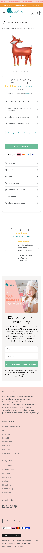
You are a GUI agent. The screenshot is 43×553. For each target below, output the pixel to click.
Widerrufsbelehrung (8, 543)
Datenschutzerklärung (23, 540)
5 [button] (24, 71)
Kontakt (5, 438)
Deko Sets (6, 477)
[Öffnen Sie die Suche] (4, 22)
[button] (5, 249)
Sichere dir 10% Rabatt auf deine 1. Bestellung (21, 5)
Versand (28, 93)
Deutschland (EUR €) (12, 521)
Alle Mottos (7, 466)
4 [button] (21, 71)
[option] (21, 50)
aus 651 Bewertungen (21, 236)
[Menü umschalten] (3, 13)
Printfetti (20, 547)
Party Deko (7, 473)
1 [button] (13, 71)
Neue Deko (7, 485)
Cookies (35, 540)
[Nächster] (39, 71)
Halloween (6, 493)
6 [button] (27, 71)
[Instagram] (7, 506)
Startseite (5, 28)
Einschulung (7, 489)
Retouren (6, 434)
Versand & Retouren (24, 543)
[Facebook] (3, 506)
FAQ (4, 430)
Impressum (6, 540)
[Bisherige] (3, 71)
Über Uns (6, 449)
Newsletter (7, 442)
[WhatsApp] (11, 506)
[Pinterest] (15, 506)
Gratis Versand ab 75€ (14, 1)
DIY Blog (6, 446)
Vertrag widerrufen (11, 535)
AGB (12, 540)
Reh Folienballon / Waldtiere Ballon (23, 28)
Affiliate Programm (10, 453)
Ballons (5, 481)
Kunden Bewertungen (11, 426)
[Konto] (32, 12)
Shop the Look (8, 470)
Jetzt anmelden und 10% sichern (21, 364)
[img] (21, 233)
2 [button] (16, 71)
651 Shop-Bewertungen (25, 86)
